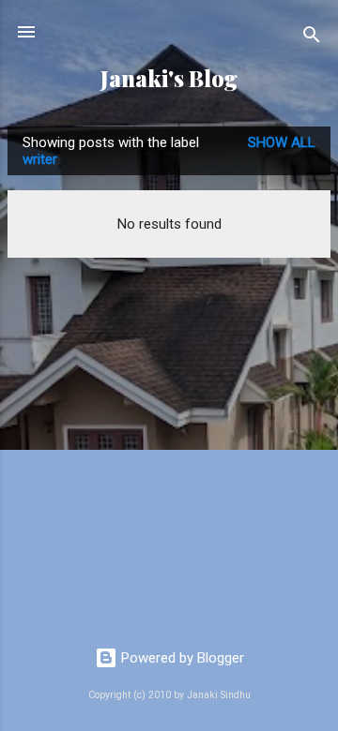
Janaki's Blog (169, 78)
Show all (281, 142)
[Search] (311, 38)
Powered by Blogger (180, 657)
